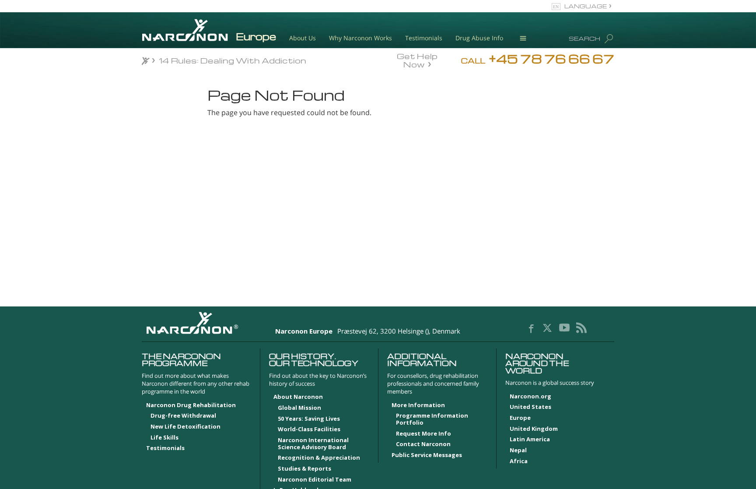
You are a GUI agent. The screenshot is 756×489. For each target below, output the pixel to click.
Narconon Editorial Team (314, 479)
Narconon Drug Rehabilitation (191, 405)
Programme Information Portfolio (432, 419)
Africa (519, 461)
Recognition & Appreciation (319, 457)
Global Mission (299, 408)
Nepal (518, 450)
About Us (302, 38)
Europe (520, 418)
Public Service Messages (427, 455)
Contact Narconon (423, 444)
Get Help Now (417, 59)
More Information (418, 405)
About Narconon (298, 397)
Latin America (530, 439)
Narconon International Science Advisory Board (313, 444)
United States (530, 407)
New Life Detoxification (185, 426)
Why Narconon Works (360, 38)
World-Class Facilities (309, 429)
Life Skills (164, 437)
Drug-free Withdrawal (183, 415)
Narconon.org (530, 396)
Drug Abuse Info (479, 38)
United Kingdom (534, 429)
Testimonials (423, 38)
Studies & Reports (304, 468)
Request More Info (423, 433)
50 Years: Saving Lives (309, 418)
